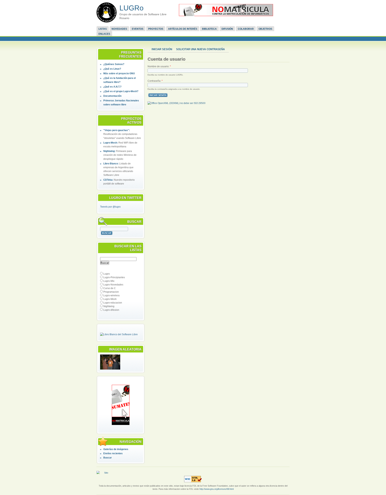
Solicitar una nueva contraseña (200, 49)
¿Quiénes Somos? (113, 64)
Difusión (227, 29)
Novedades (119, 29)
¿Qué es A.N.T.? (112, 86)
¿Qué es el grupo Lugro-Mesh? (120, 91)
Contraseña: (155, 80)
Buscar (107, 457)
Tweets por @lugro (110, 206)
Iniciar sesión (162, 49)
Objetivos (265, 29)
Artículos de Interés (182, 29)
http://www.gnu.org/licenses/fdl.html (216, 489)
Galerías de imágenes (115, 449)
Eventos (137, 29)
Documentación (112, 96)
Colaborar (246, 29)
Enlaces (104, 34)
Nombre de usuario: (159, 66)
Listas (103, 29)
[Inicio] (106, 12)
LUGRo (131, 8)
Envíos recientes (113, 453)
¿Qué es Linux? (112, 68)
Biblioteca (209, 29)
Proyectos (155, 29)
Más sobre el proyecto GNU (119, 73)
